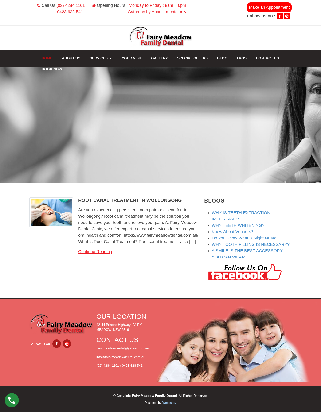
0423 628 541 (70, 11)
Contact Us (267, 58)
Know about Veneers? (232, 231)
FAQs (242, 58)
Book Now (52, 69)
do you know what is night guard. (245, 238)
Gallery (159, 58)
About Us (71, 58)
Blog (222, 58)
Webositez (169, 402)
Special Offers (192, 58)
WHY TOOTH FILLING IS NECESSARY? (251, 244)
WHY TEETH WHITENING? (238, 225)
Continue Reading (95, 251)
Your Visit (132, 58)
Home (47, 58)
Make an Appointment (269, 7)
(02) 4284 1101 (70, 5)
